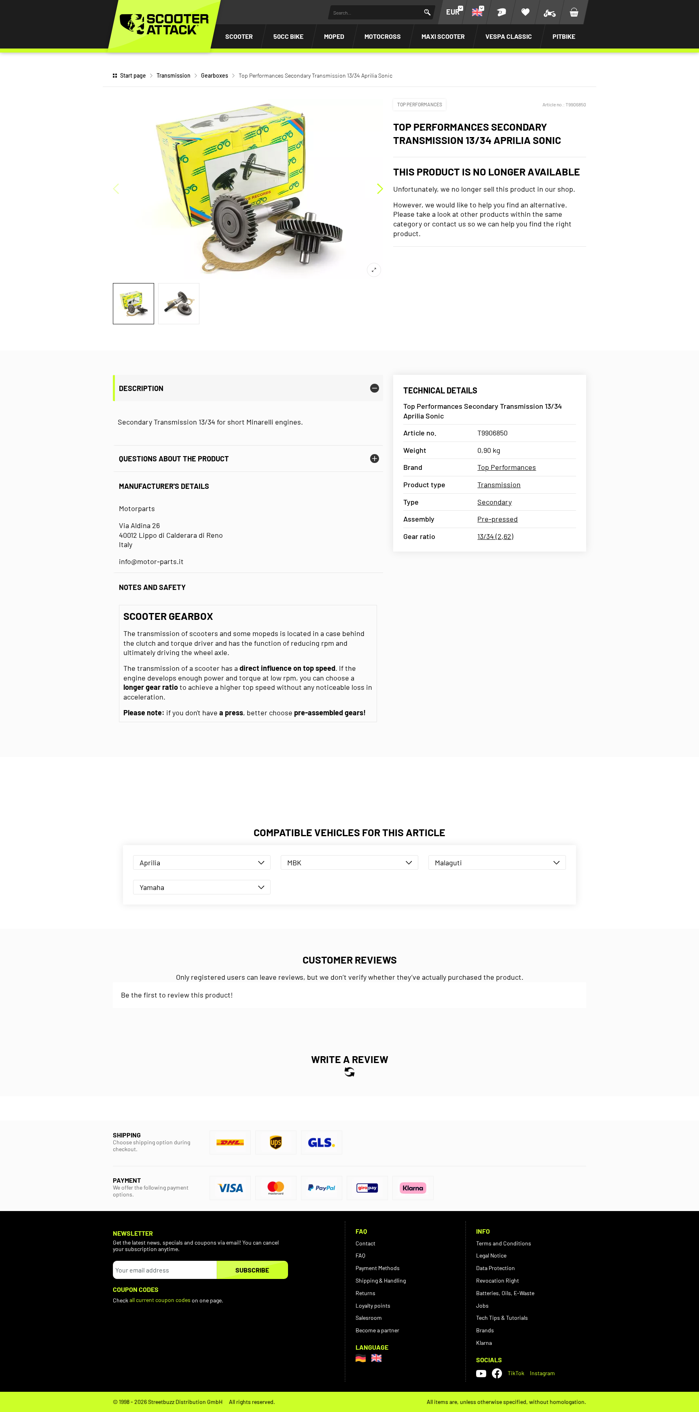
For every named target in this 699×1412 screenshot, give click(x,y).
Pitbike (564, 36)
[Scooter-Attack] (164, 24)
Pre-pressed (497, 518)
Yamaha (152, 887)
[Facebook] (497, 1373)
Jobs (482, 1305)
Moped (334, 36)
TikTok (516, 1373)
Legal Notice (491, 1255)
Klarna (484, 1342)
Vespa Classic (508, 36)
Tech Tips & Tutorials (502, 1317)
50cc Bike (288, 36)
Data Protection (495, 1267)
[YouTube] (481, 1373)
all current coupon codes (160, 1299)
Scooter (239, 36)
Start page (133, 75)
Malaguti (448, 862)
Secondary (494, 501)
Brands (485, 1330)
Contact (365, 1243)
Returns (365, 1292)
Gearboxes (214, 75)
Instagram (542, 1373)
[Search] (427, 12)
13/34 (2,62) (495, 536)
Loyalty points (373, 1305)
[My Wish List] (525, 12)
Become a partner (377, 1330)
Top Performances (419, 104)
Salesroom (369, 1317)
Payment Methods (378, 1267)
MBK (294, 862)
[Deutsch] (361, 1358)
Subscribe (252, 1270)
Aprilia (150, 862)
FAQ (360, 1255)
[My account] (501, 12)
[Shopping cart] (574, 12)
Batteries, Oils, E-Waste (505, 1292)
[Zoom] (374, 270)
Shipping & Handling (381, 1280)
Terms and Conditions (503, 1243)
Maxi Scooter (443, 36)
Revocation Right (497, 1280)
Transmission (174, 75)
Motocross (382, 36)
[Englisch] (376, 1358)
